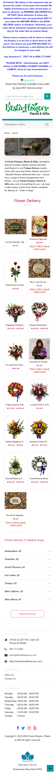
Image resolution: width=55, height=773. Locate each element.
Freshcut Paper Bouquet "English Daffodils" (39, 239)
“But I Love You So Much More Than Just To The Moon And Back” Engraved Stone (39, 282)
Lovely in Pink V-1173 (39, 405)
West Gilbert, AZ (14, 591)
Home (7, 133)
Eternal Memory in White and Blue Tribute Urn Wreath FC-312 (16, 478)
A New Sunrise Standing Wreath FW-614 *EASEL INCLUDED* (16, 405)
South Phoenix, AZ (15, 567)
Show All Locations (27, 614)
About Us (9, 675)
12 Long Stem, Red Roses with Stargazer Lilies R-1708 (16, 365)
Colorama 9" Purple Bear (39, 362)
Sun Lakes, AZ (12, 575)
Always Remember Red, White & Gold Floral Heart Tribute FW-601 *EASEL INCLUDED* (39, 325)
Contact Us (10, 678)
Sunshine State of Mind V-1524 (39, 442)
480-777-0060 (16, 649)
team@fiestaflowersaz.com (23, 655)
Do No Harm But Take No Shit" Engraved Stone (16, 242)
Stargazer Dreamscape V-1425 (16, 325)
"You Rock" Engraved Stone (16, 515)
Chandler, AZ (12, 559)
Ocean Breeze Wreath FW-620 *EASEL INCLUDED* (39, 478)
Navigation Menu (15, 124)
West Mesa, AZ (13, 599)
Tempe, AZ (11, 583)
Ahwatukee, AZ (13, 551)
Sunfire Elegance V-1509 (16, 442)
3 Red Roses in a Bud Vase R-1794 (16, 285)
